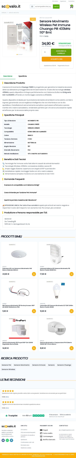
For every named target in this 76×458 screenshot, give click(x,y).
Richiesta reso (25, 445)
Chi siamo (55, 1)
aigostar (42, 303)
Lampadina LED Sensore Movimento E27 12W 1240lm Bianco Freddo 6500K (56, 306)
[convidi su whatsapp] (7, 440)
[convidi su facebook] (3, 440)
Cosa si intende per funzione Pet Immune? (20, 192)
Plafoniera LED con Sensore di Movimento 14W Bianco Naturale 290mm (17, 269)
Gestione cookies (26, 448)
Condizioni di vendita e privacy (28, 436)
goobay (42, 266)
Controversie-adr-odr (27, 442)
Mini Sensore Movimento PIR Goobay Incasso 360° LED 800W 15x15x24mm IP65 (18, 306)
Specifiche (23, 76)
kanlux (4, 266)
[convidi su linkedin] (11, 440)
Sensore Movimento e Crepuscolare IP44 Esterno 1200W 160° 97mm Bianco (56, 343)
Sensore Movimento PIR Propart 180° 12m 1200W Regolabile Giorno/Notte (17, 343)
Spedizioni (63, 1)
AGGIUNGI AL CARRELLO (61, 52)
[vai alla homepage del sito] (9, 426)
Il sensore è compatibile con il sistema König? (21, 185)
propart (4, 340)
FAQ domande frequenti (28, 432)
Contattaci (71, 1)
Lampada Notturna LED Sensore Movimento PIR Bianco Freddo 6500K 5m (55, 269)
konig (46, 36)
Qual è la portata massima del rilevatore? (20, 200)
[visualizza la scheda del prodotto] (19, 254)
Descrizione (7, 76)
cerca (56, 6)
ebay (7, 397)
